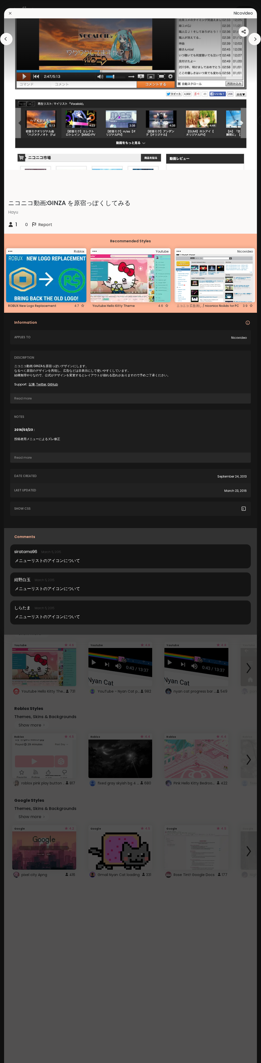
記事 (32, 384)
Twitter (41, 384)
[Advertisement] (20, 531)
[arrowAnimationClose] (6, 39)
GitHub (52, 384)
